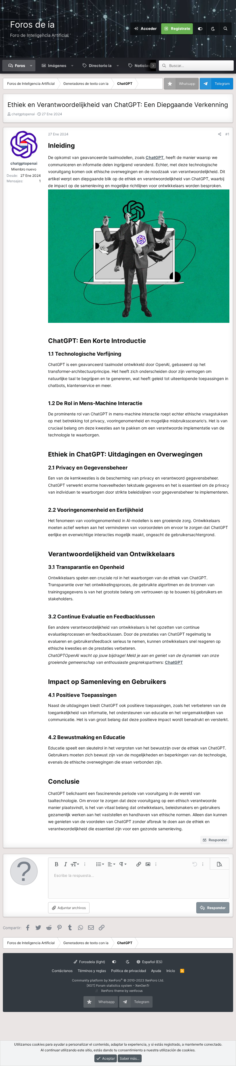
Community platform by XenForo (118, 980)
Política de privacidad (128, 971)
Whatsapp (187, 83)
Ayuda (156, 971)
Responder (218, 840)
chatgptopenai (23, 114)
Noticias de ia (147, 65)
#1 (227, 134)
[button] (31, 65)
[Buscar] (225, 28)
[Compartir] (219, 134)
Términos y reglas (92, 971)
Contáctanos (62, 971)
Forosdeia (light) (91, 962)
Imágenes (57, 65)
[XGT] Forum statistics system (118, 985)
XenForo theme (112, 991)
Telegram (222, 83)
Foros (20, 65)
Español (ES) (151, 962)
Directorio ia (100, 65)
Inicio (170, 971)
